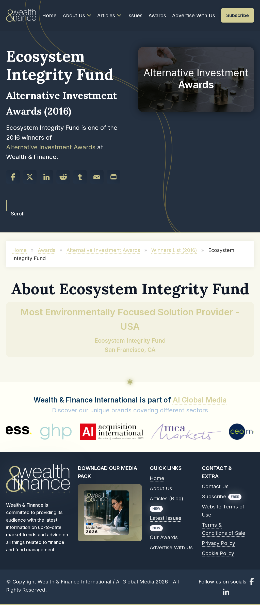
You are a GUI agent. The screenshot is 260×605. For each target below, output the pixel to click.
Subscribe (214, 496)
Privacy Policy (218, 543)
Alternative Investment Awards (50, 147)
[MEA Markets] (164, 432)
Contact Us (215, 486)
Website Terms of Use (223, 511)
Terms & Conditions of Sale (223, 529)
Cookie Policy (218, 553)
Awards (157, 15)
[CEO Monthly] (230, 432)
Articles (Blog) (166, 499)
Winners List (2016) (174, 250)
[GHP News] (34, 432)
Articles (106, 15)
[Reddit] (63, 177)
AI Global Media (200, 400)
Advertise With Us (193, 15)
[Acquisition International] (89, 432)
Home (49, 15)
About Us (74, 15)
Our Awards (164, 537)
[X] (30, 177)
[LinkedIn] (46, 177)
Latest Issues (165, 518)
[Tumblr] (80, 177)
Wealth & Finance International (74, 582)
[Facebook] (13, 177)
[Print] (113, 177)
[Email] (97, 177)
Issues (134, 15)
